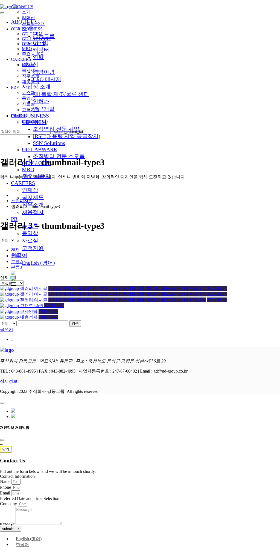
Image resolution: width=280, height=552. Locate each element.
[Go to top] (2, 403)
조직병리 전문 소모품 (59, 156)
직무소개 (33, 205)
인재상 (30, 190)
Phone (6, 487)
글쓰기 (6, 329)
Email (5, 493)
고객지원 (33, 248)
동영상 (30, 233)
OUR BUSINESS (27, 29)
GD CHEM (32, 34)
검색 (75, 323)
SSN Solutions (49, 143)
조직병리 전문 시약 (56, 129)
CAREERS (23, 183)
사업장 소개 (33, 23)
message (8, 523)
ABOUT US (22, 6)
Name (5, 481)
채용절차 (33, 212)
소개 (26, 12)
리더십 (28, 17)
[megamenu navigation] (13, 284)
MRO (28, 169)
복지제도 (33, 197)
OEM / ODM (36, 163)
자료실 (30, 241)
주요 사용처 (36, 176)
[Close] (2, 440)
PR (14, 219)
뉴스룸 (30, 226)
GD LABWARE (39, 149)
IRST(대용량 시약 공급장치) (66, 136)
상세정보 (9, 381)
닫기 (5, 449)
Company (9, 503)
